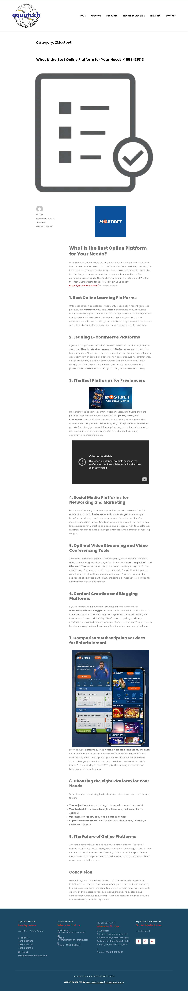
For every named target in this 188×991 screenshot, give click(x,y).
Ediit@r (39, 214)
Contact (171, 16)
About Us (96, 16)
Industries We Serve (134, 16)
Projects (155, 16)
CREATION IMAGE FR (114, 982)
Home (83, 16)
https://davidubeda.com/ (84, 285)
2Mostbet (41, 222)
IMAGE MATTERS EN (94, 982)
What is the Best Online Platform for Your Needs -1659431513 (90, 59)
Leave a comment (44, 226)
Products (111, 16)
